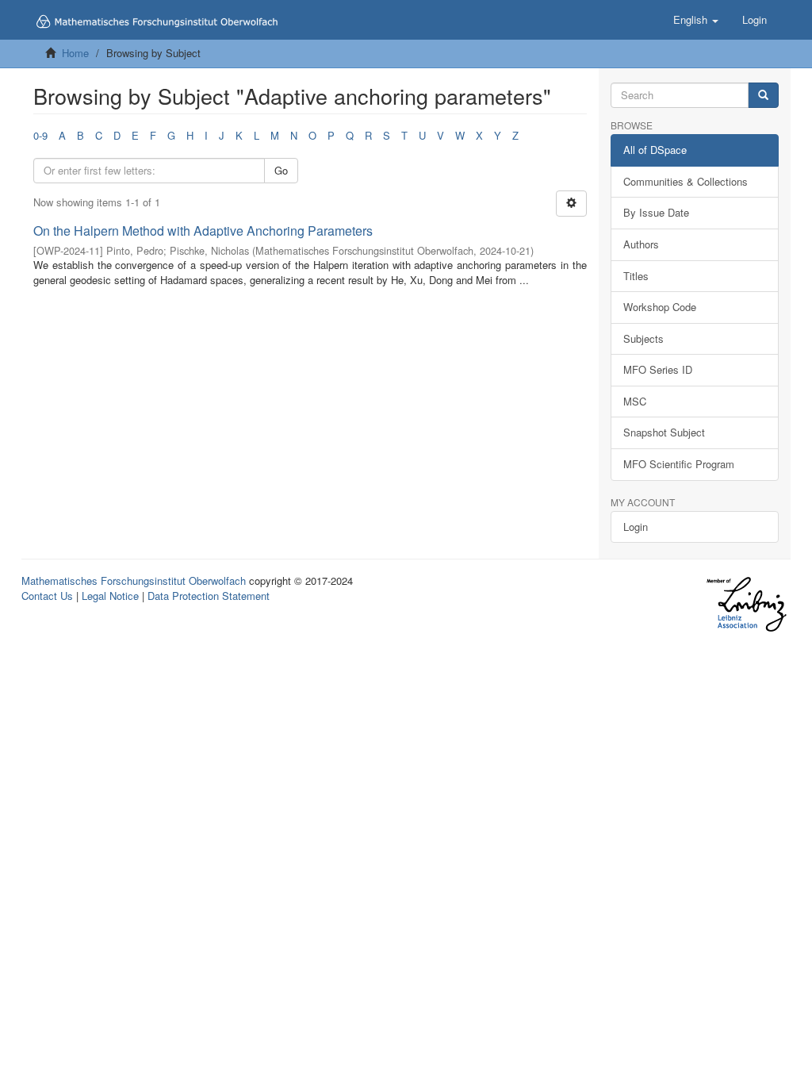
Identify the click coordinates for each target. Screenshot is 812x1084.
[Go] (763, 96)
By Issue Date (656, 212)
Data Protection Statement (208, 595)
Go (281, 170)
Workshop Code (659, 306)
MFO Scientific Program (678, 463)
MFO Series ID (657, 369)
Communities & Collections (685, 181)
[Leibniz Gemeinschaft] (746, 604)
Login (635, 526)
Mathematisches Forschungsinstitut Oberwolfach (133, 580)
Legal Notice (110, 595)
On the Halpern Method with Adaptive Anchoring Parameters (203, 230)
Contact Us (47, 595)
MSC (634, 401)
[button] (695, 20)
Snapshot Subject (664, 432)
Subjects (643, 338)
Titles (636, 275)
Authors (641, 244)
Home (75, 52)
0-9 (40, 135)
